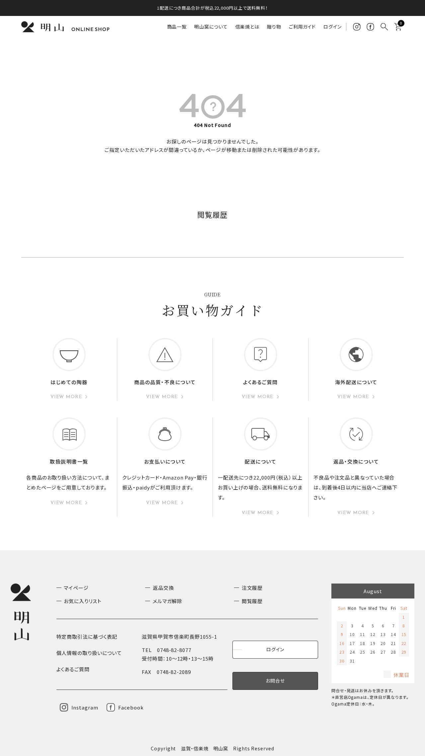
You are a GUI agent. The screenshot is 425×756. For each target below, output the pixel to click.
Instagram (84, 707)
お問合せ (275, 680)
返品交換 (163, 587)
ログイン (332, 26)
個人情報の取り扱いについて (89, 652)
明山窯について (210, 26)
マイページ (76, 587)
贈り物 (274, 26)
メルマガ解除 (167, 600)
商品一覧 (177, 26)
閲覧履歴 (252, 600)
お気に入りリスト (83, 600)
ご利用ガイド (302, 26)
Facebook (131, 707)
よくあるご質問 (73, 669)
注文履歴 (252, 587)
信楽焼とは (247, 26)
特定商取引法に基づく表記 (87, 636)
